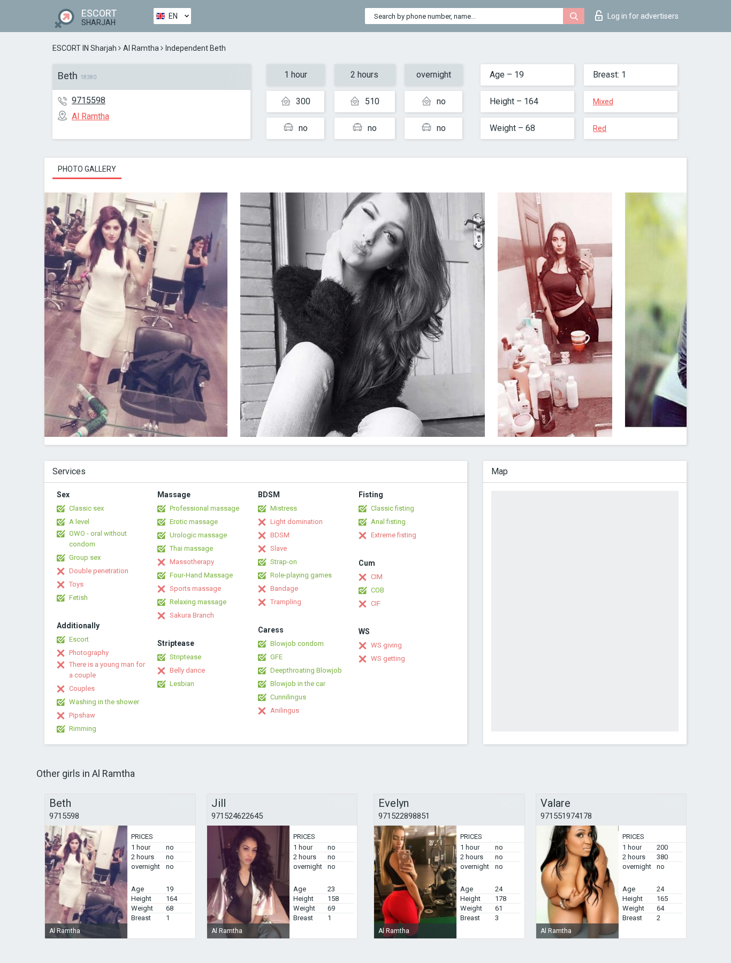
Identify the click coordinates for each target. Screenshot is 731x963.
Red (599, 128)
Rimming (82, 729)
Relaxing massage (198, 602)
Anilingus (284, 710)
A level (79, 522)
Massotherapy (192, 562)
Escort (79, 639)
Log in (643, 16)
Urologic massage (198, 535)
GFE (276, 657)
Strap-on (283, 562)
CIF (375, 603)
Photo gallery (87, 169)
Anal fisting (388, 522)
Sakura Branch (192, 615)
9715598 (88, 100)
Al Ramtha (141, 48)
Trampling (285, 602)
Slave (278, 548)
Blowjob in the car (297, 684)
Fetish (78, 598)
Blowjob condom (297, 644)
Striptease (185, 657)
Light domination (296, 522)
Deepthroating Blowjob (306, 670)
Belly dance (187, 670)
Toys (76, 584)
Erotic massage (194, 522)
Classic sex (86, 508)
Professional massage (204, 508)
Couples (82, 688)
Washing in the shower (104, 702)
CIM (377, 577)
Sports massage (195, 588)
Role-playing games (301, 575)
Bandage (284, 588)
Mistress (283, 508)
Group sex (85, 557)
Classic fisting (392, 508)
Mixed (603, 101)
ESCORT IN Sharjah (84, 48)
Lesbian (182, 684)
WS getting (388, 658)
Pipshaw (82, 715)
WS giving (386, 645)
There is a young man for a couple (107, 669)
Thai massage (191, 548)
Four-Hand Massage (201, 575)
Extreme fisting (393, 535)
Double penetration (98, 571)
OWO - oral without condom (98, 538)
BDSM (280, 535)
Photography (89, 653)
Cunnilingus (288, 697)
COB (377, 590)
